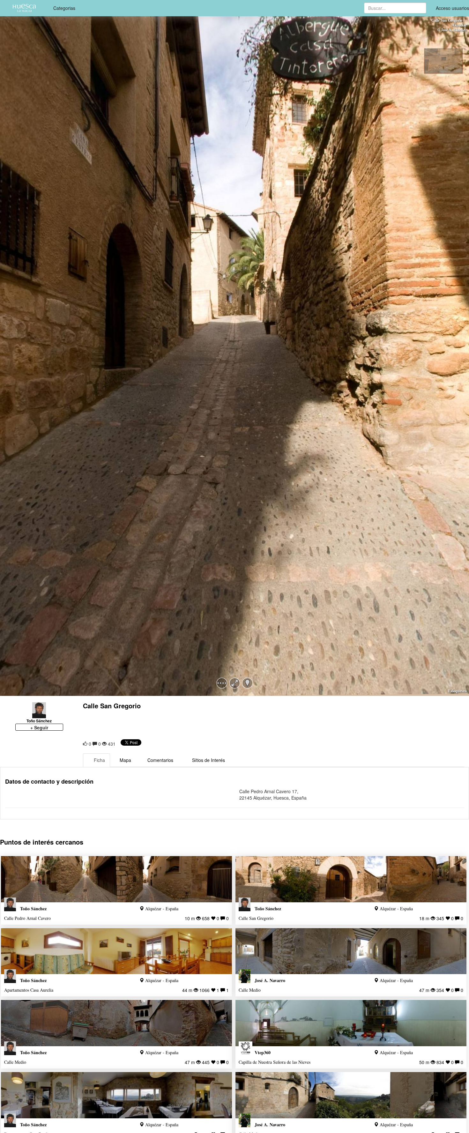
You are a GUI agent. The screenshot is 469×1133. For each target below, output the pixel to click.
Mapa (125, 760)
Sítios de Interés (208, 760)
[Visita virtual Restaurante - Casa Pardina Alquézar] (116, 1095)
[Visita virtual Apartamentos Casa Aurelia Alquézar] (116, 951)
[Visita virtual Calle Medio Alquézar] (350, 951)
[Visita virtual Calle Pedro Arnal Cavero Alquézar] (116, 879)
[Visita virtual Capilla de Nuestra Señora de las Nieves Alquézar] (350, 1023)
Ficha (99, 760)
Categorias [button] (64, 8)
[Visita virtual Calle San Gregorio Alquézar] (350, 879)
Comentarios (160, 760)
